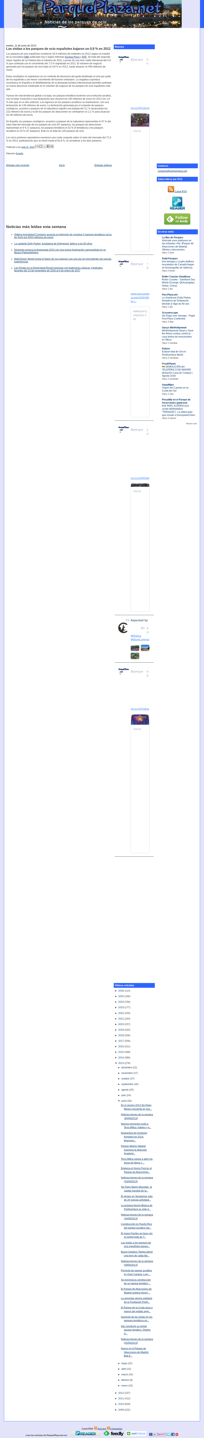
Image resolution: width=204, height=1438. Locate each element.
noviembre (127, 1073)
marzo (125, 1374)
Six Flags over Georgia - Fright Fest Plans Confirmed (178, 317)
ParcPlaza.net (170, 294)
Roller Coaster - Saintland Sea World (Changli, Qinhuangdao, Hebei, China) (178, 282)
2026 (121, 990)
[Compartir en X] (44, 146)
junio (124, 1100)
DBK (26, 57)
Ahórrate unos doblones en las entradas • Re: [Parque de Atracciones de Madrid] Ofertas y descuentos (178, 245)
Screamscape (170, 312)
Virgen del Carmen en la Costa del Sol (175, 389)
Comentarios (116, 1428)
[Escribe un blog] (41, 146)
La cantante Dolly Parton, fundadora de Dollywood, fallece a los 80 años (53, 243)
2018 (121, 1035)
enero (124, 1385)
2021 (121, 1018)
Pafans (166, 348)
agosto (125, 1089)
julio (124, 1095)
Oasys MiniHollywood (174, 327)
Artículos (101, 1428)
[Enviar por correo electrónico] (37, 146)
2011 (121, 1398)
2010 (121, 1404)
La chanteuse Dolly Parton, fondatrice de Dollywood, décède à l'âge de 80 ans (176, 300)
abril (124, 1369)
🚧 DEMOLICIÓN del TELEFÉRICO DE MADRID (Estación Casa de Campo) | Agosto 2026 (177, 371)
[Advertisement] (102, 34)
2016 (121, 1046)
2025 (121, 996)
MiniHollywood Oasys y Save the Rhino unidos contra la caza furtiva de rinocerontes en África (177, 335)
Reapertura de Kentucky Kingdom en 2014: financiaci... (134, 1137)
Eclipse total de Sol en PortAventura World (174, 353)
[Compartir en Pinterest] (52, 146)
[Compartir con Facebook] (48, 146)
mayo (124, 1363)
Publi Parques (170, 258)
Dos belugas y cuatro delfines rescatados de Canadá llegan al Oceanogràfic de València (178, 264)
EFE (84, 57)
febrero (125, 1380)
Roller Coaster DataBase (176, 276)
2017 (121, 1041)
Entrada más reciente (17, 165)
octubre (125, 1078)
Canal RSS (180, 191)
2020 (121, 1024)
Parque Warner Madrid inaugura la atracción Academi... (134, 1150)
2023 (121, 1007)
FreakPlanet (169, 363)
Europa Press (72, 57)
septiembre (127, 1084)
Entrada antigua (103, 165)
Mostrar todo (191, 424)
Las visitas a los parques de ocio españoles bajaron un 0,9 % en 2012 (58, 48)
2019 (121, 1029)
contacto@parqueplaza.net (172, 171)
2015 (121, 1052)
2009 (121, 1409)
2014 (121, 1057)
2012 (121, 1393)
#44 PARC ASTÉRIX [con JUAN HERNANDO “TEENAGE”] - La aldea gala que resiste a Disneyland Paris (178, 410)
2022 (121, 1013)
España (19, 153)
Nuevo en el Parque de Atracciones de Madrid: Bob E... (135, 1352)
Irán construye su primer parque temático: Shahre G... (136, 1330)
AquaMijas (168, 384)
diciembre (127, 1067)
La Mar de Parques (172, 237)
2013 (121, 1063)
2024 (121, 1001)
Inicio (62, 165)
